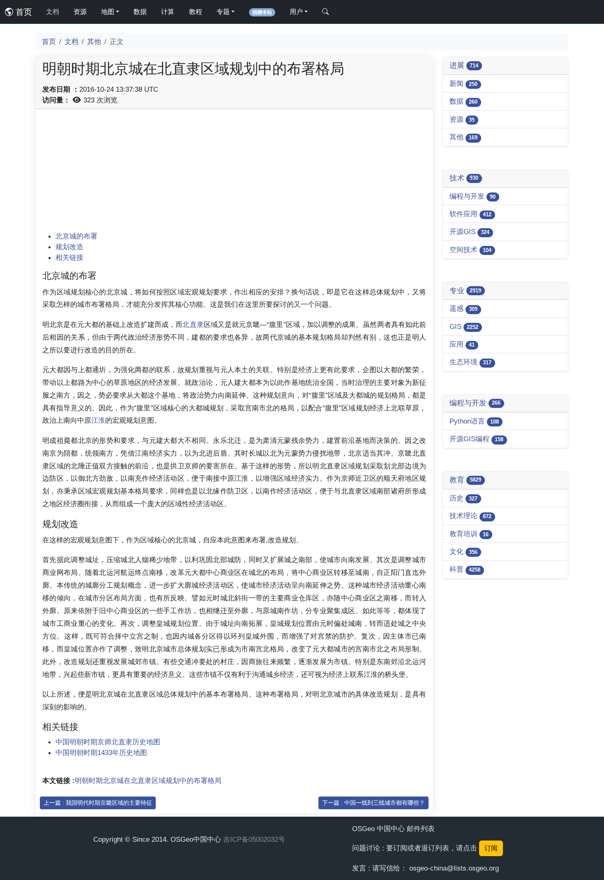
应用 (462, 344)
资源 (80, 11)
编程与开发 (473, 196)
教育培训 (469, 534)
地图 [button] (107, 11)
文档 (52, 11)
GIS (464, 326)
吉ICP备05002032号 (254, 839)
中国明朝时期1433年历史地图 (101, 752)
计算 (167, 11)
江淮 (98, 420)
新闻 (463, 83)
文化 (463, 551)
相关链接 (69, 257)
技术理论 (470, 516)
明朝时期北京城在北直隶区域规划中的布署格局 (148, 780)
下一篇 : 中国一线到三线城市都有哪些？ (373, 802)
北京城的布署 (76, 236)
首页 (22, 11)
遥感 (463, 308)
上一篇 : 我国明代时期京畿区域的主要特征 (98, 802)
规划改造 (69, 247)
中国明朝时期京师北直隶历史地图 (107, 742)
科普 (465, 569)
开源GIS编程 (476, 439)
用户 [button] (296, 11)
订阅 (491, 848)
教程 (195, 11)
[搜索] (325, 12)
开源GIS (469, 231)
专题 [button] (223, 11)
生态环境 (470, 362)
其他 (94, 41)
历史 (463, 498)
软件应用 (470, 214)
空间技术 (470, 249)
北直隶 (192, 324)
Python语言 (474, 421)
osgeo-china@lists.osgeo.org (454, 868)
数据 (140, 11)
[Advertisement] (234, 173)
